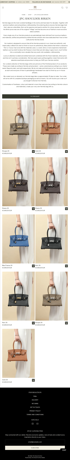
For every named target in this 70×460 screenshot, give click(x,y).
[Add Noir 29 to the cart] (66, 266)
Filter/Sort (35, 96)
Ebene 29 (5, 208)
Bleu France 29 (7, 265)
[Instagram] (32, 423)
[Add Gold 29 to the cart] (66, 151)
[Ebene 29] (18, 181)
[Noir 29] (51, 238)
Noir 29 (37, 265)
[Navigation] (3, 7)
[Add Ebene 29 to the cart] (33, 208)
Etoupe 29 (5, 151)
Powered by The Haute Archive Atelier (35, 457)
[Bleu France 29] (18, 238)
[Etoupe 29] (18, 124)
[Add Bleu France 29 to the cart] (33, 266)
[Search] (62, 7)
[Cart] (67, 7)
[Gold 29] (51, 124)
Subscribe (35, 448)
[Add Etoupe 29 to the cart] (33, 151)
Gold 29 (38, 151)
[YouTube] (37, 423)
